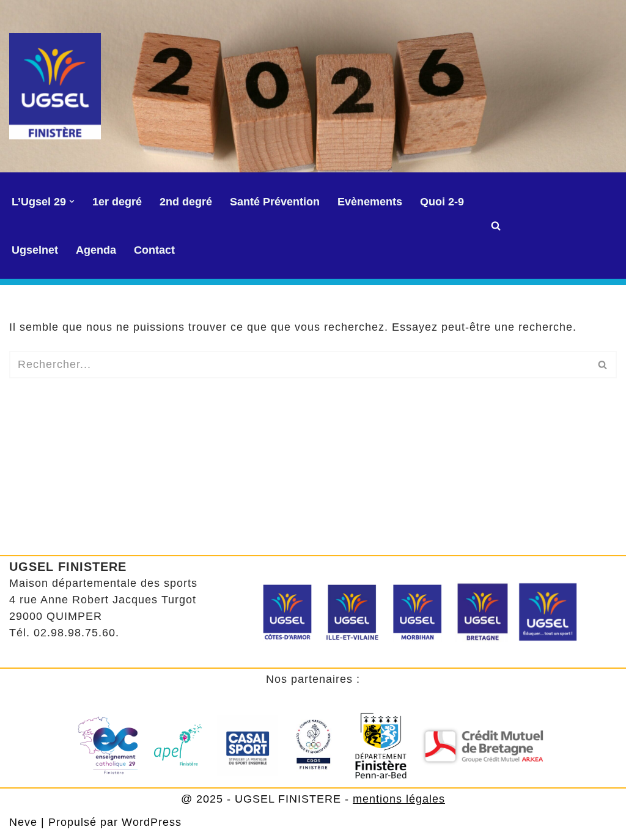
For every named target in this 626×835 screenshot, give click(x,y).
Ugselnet (35, 250)
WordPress (152, 822)
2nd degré (186, 202)
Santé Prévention (275, 202)
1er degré (117, 202)
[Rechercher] (496, 225)
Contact (154, 250)
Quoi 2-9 (442, 202)
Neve (23, 822)
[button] (72, 201)
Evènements (369, 202)
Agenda (96, 250)
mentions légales (399, 799)
